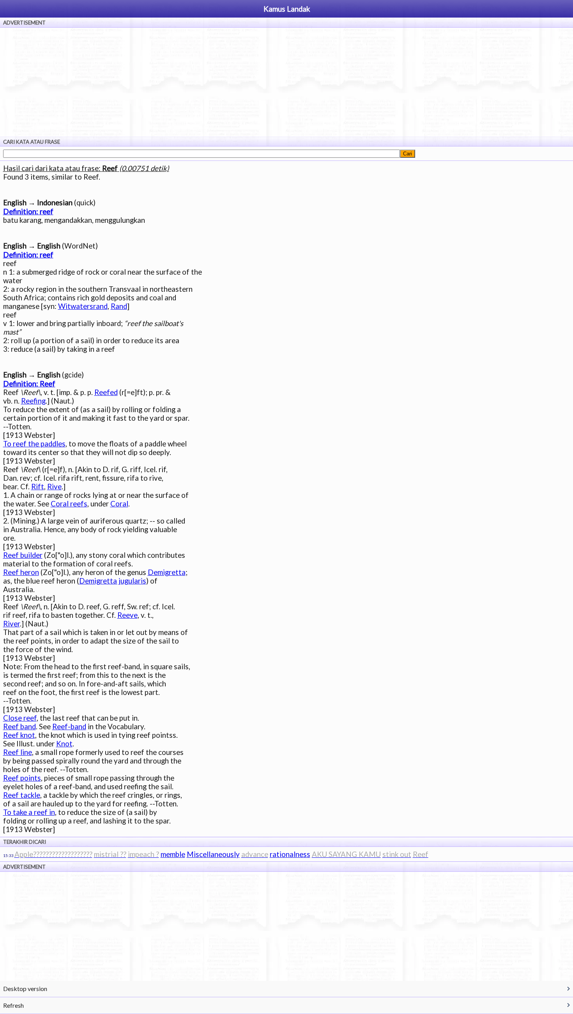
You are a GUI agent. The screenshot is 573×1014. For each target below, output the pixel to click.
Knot (64, 743)
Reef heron (21, 572)
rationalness (290, 854)
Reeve (127, 615)
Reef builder (22, 555)
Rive (54, 486)
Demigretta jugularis (112, 581)
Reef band (19, 726)
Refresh (13, 1005)
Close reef (20, 718)
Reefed (106, 392)
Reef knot (19, 735)
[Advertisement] (286, 82)
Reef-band (69, 726)
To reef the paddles (34, 443)
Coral (119, 503)
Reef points (22, 778)
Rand (119, 306)
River (11, 623)
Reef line (17, 752)
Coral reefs (69, 503)
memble (173, 854)
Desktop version (25, 988)
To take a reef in (29, 812)
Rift (37, 486)
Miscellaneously (213, 854)
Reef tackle (21, 795)
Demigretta (167, 572)
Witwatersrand (83, 306)
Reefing (33, 401)
